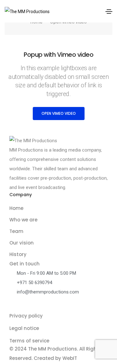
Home (16, 208)
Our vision (21, 243)
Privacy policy (26, 315)
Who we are (23, 219)
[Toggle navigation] (108, 11)
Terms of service (29, 340)
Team (16, 231)
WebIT (69, 358)
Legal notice (24, 328)
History (18, 254)
